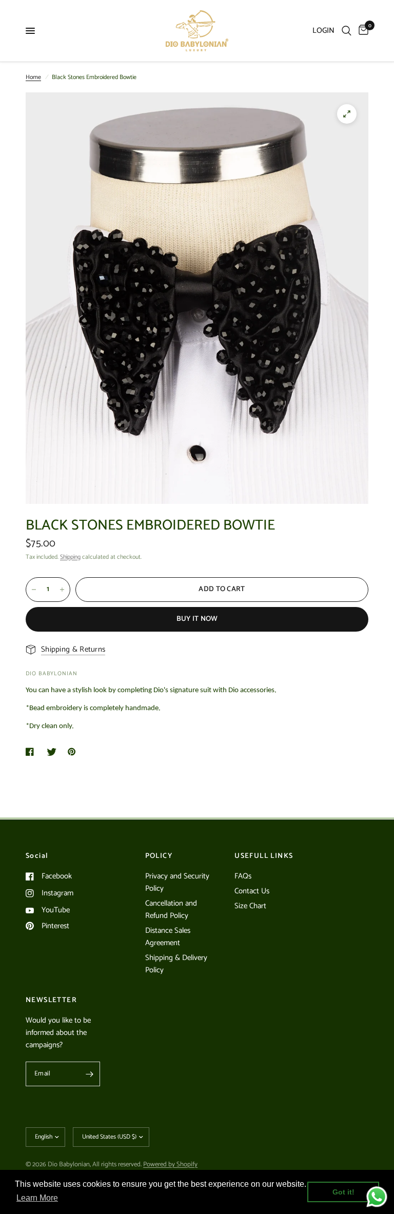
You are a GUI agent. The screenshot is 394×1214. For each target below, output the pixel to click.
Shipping (70, 557)
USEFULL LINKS (263, 856)
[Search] (346, 31)
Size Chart (250, 905)
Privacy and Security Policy (177, 882)
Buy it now (197, 619)
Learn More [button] (37, 1197)
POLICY (158, 856)
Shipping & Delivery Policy (176, 963)
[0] (361, 31)
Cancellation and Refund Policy (171, 909)
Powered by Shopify (170, 1164)
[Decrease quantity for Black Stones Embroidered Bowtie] (34, 589)
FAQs (242, 876)
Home (33, 77)
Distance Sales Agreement (167, 936)
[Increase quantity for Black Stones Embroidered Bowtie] (62, 589)
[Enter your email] (90, 1074)
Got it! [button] (343, 1192)
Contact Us (251, 891)
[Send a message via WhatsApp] (377, 1197)
